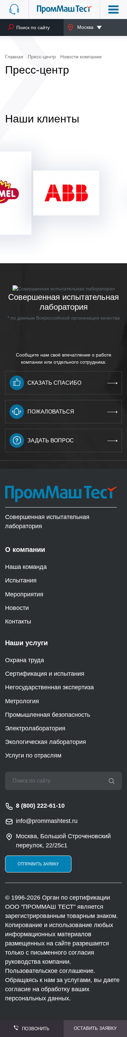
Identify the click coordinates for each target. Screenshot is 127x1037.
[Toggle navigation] (113, 9)
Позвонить (35, 1028)
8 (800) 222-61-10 (40, 805)
